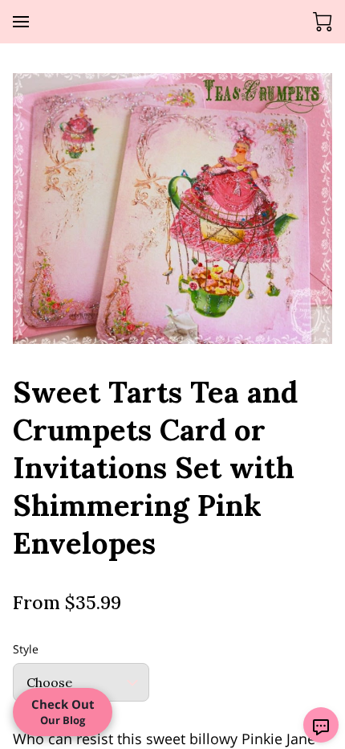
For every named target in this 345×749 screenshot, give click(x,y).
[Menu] (21, 21)
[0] (322, 21)
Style (26, 650)
